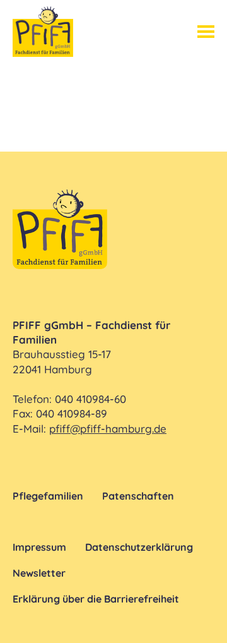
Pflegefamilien (48, 496)
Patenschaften (138, 496)
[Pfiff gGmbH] (43, 31)
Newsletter (39, 573)
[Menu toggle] (205, 31)
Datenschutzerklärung (139, 547)
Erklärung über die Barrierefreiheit (96, 598)
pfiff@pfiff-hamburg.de (107, 428)
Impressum (39, 547)
